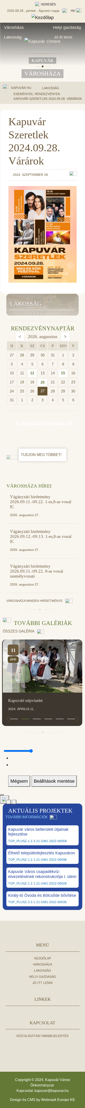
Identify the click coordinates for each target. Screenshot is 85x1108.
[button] (8, 719)
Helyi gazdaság (67, 27)
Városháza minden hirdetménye (34, 601)
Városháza (14, 27)
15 (63, 373)
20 (43, 382)
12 (32, 373)
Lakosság (13, 37)
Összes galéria (19, 631)
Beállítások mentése (54, 781)
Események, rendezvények (37, 94)
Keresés (48, 4)
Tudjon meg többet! (41, 455)
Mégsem (19, 781)
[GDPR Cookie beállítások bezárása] (2, 794)
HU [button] (73, 10)
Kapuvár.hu (21, 88)
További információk (26, 817)
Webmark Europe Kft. (58, 1100)
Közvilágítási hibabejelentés (42, 1036)
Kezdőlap (42, 958)
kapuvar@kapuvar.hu (51, 1091)
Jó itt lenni (63, 37)
